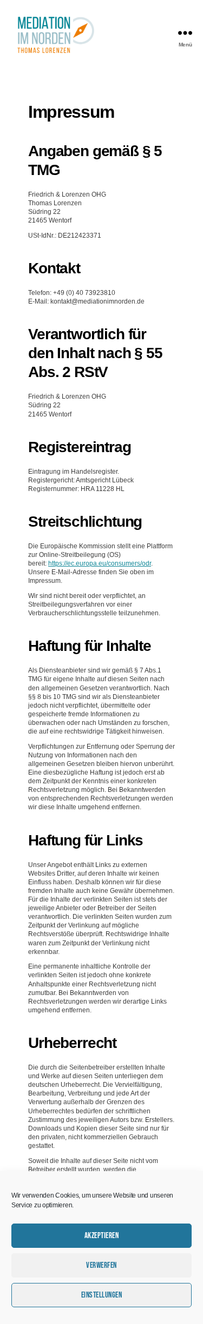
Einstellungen (101, 1295)
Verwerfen (101, 1265)
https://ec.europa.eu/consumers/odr (99, 563)
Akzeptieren (101, 1236)
